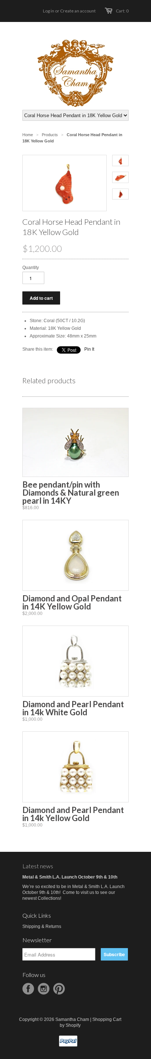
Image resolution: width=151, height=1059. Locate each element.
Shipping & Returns (41, 926)
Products (50, 135)
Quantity (30, 267)
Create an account (78, 11)
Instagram (43, 989)
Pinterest (59, 989)
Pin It (89, 349)
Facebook (28, 989)
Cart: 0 (122, 11)
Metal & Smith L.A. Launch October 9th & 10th (69, 877)
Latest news (37, 865)
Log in (48, 11)
